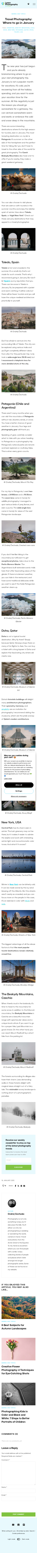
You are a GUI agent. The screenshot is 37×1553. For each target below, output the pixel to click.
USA (21, 32)
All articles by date (23, 1531)
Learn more (8, 778)
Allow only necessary (19, 796)
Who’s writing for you (9, 1531)
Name (4, 1487)
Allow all (19, 785)
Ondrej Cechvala (16, 1214)
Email (4, 1495)
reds (3, 904)
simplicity (5, 709)
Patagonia (19, 30)
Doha (5, 30)
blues (27, 901)
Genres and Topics (19, 13)
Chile (32, 27)
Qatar (26, 30)
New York (11, 30)
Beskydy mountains (22, 27)
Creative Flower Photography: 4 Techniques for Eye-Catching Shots (18, 1370)
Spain (31, 30)
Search (32, 1531)
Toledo (16, 32)
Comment (6, 1460)
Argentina (10, 27)
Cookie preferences (18, 1533)
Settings (19, 791)
